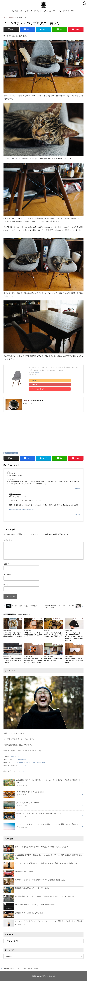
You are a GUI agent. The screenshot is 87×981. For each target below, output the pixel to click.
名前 (6, 564)
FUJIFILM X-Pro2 (24, 762)
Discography (57, 11)
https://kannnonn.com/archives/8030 (22, 509)
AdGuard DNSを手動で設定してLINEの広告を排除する (36, 905)
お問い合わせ (47, 11)
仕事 (21, 11)
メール (7, 574)
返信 (78, 488)
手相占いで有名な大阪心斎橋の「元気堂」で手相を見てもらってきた (42, 847)
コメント (8, 540)
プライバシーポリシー (69, 11)
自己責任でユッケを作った (25, 871)
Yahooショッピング (37, 389)
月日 (24, 765)
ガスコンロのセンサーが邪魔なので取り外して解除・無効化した (40, 880)
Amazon (34, 380)
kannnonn (17, 494)
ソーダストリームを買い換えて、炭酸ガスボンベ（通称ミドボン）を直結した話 (46, 863)
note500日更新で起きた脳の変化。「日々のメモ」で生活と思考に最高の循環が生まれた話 (48, 856)
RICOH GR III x (39, 762)
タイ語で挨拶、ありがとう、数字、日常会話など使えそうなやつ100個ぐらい (45, 896)
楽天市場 (34, 384)
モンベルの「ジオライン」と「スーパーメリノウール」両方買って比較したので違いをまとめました (49, 922)
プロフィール (37, 11)
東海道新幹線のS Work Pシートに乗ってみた (32, 888)
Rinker (36, 372)
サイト (6, 585)
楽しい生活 (15, 11)
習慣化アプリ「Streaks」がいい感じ (29, 913)
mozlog (39, 976)
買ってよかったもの (10, 17)
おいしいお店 (28, 11)
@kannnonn (15, 756)
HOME (5, 968)
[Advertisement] (21, 429)
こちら (23, 771)
